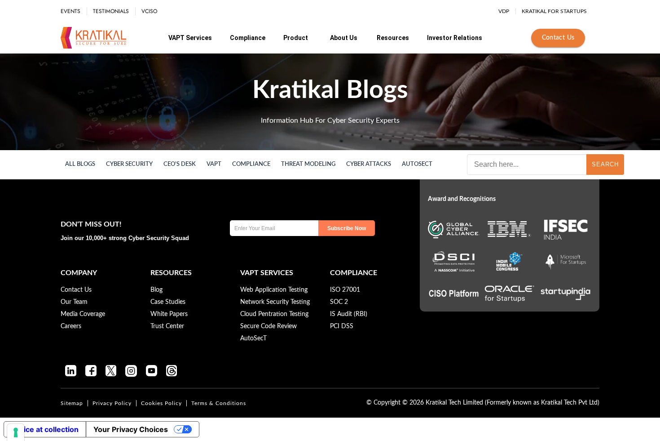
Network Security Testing (275, 302)
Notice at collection (45, 429)
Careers (71, 326)
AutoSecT (417, 164)
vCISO (149, 11)
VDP (503, 11)
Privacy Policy (112, 403)
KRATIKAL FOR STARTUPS (554, 11)
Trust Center (167, 326)
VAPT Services (190, 37)
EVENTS (70, 11)
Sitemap (72, 403)
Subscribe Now (346, 228)
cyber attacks (368, 164)
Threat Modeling (308, 164)
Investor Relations (454, 37)
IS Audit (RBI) (348, 314)
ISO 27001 (345, 290)
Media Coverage (83, 314)
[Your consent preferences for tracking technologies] (15, 432)
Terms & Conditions (218, 403)
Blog (156, 290)
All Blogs (80, 164)
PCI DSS (341, 326)
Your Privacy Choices (130, 429)
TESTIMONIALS (111, 11)
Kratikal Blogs (330, 90)
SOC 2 (339, 302)
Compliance (247, 37)
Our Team (74, 302)
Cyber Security (129, 164)
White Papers (169, 314)
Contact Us (558, 38)
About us (343, 37)
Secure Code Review (268, 326)
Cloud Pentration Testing (274, 314)
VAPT (214, 164)
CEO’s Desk (179, 164)
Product (295, 37)
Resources (393, 37)
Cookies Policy (161, 403)
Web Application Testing (274, 290)
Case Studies (167, 302)
